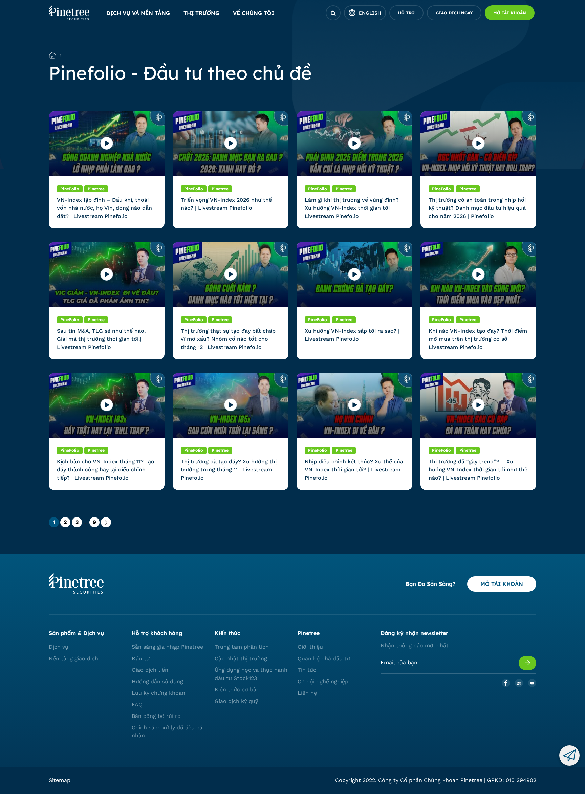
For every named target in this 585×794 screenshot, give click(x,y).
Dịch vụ (58, 647)
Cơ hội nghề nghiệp (323, 681)
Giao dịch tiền (150, 670)
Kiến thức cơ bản (237, 689)
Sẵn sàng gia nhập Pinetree (167, 647)
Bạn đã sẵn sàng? (430, 584)
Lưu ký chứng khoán (158, 693)
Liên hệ (307, 693)
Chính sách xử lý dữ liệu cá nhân (167, 731)
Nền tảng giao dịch (73, 658)
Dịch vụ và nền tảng (138, 12)
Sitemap (59, 780)
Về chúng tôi (253, 12)
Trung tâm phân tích (242, 647)
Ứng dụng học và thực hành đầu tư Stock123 (251, 674)
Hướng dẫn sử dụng (157, 681)
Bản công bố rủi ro (156, 716)
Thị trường (201, 12)
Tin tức (307, 670)
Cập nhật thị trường (241, 658)
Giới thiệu (310, 647)
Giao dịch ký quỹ (236, 701)
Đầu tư (141, 658)
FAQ (137, 704)
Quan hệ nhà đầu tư (324, 658)
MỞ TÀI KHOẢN (501, 583)
